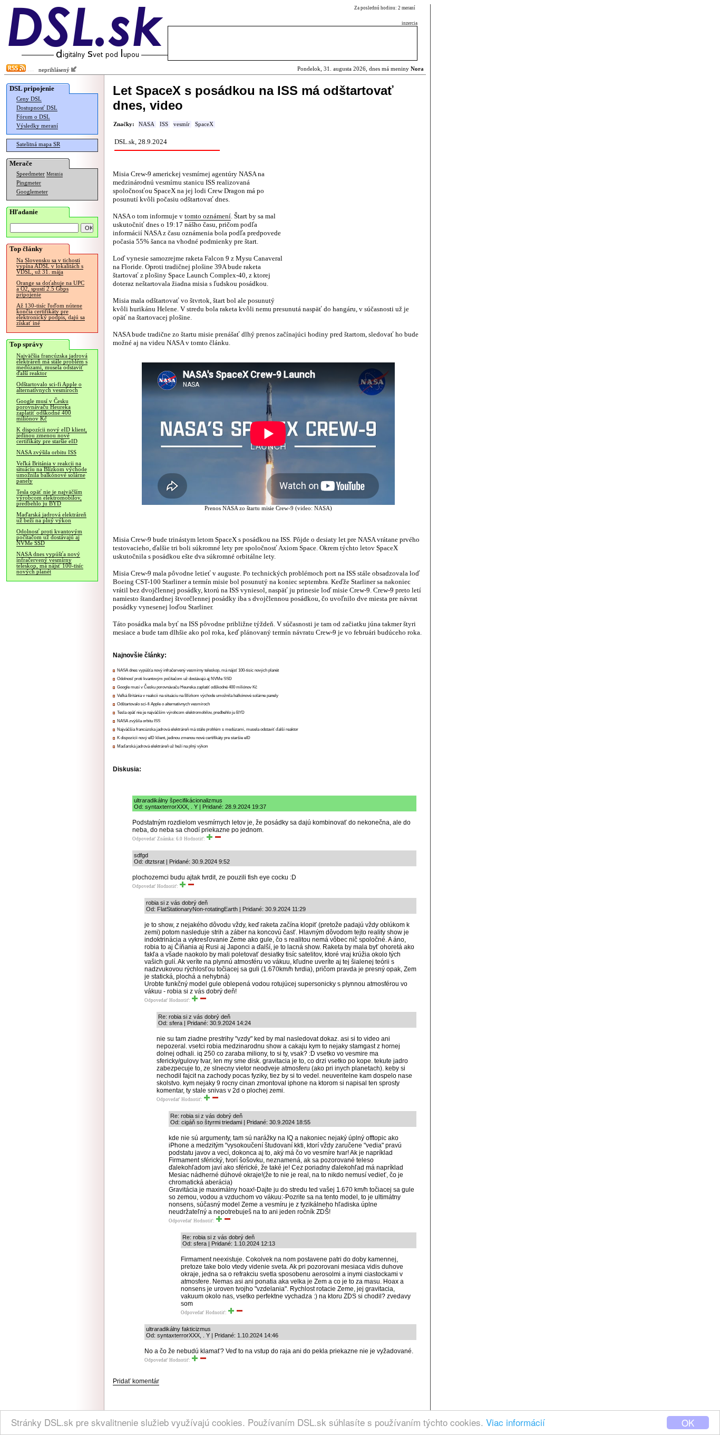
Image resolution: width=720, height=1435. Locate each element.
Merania (54, 174)
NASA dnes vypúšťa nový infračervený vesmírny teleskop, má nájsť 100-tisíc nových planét (49, 563)
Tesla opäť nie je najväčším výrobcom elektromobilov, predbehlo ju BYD (49, 497)
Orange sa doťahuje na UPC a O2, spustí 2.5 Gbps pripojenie (50, 289)
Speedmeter (30, 174)
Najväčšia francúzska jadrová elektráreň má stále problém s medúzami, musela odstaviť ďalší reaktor (51, 364)
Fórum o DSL (33, 117)
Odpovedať (143, 838)
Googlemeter (32, 192)
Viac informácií (515, 1422)
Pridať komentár (136, 1381)
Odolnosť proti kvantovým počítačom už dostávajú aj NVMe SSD (49, 537)
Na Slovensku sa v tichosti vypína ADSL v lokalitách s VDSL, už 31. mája (49, 266)
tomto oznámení (207, 216)
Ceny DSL (29, 99)
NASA (146, 124)
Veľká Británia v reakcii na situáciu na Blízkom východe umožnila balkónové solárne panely (51, 472)
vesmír (181, 124)
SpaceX (204, 124)
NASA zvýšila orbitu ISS (46, 452)
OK (688, 1422)
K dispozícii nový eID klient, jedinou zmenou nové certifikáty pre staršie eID (51, 435)
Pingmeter (28, 183)
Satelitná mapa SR (38, 144)
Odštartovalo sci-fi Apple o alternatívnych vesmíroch (49, 387)
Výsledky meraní (37, 126)
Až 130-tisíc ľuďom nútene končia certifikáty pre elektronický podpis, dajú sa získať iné (50, 314)
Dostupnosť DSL (36, 108)
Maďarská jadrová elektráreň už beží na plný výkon (51, 517)
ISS (164, 124)
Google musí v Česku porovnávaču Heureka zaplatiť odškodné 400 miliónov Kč (43, 410)
